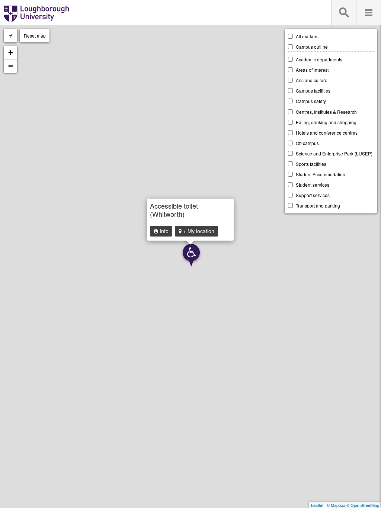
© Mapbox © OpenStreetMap (353, 505)
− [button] (10, 66)
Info (163, 231)
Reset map (35, 35)
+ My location (198, 231)
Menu (368, 12)
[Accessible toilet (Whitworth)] (191, 255)
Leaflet (317, 505)
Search (343, 12)
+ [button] (10, 52)
